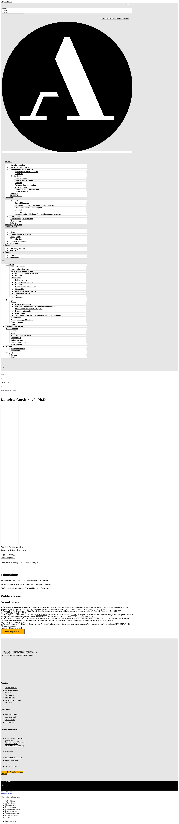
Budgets (18, 183)
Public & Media (11, 227)
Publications (15, 216)
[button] (44, 261)
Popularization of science (20, 234)
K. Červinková (6, 607)
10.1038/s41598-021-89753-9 (15, 613)
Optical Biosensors (22, 203)
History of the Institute (19, 167)
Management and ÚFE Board (26, 172)
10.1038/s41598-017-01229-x (87, 617)
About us (8, 162)
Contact (8, 252)
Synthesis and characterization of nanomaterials (34, 205)
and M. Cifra (69, 607)
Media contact (16, 243)
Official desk (15, 176)
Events (13, 230)
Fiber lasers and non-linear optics (28, 208)
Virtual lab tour (16, 196)
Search (4, 8)
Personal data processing (25, 185)
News (12, 232)
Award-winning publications (21, 219)
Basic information (17, 165)
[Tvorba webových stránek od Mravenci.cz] (129, 787)
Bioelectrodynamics (23, 210)
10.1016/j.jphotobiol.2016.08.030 (16, 622)
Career (8, 245)
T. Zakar (34, 607)
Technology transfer (13, 225)
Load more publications (12, 632)
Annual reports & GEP (24, 180)
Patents (13, 223)
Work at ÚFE (15, 250)
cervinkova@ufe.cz (8, 558)
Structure (19, 174)
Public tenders (21, 178)
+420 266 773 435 (8, 555)
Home (3, 374)
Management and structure (21, 169)
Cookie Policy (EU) (22, 191)
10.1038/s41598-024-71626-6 (94, 609)
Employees (14, 257)
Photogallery (15, 237)
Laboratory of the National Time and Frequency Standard (38, 214)
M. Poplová (26, 607)
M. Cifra (27, 611)
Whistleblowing (21, 187)
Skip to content (6, 2)
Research (9, 198)
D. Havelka (42, 607)
